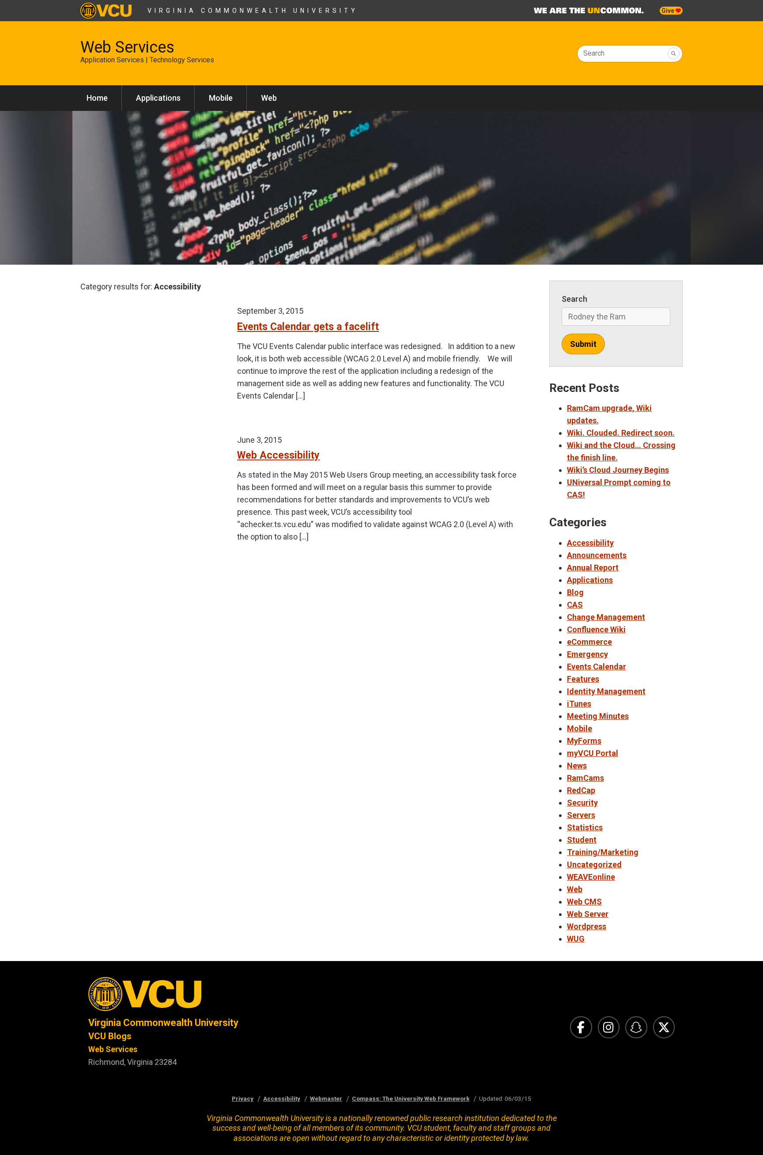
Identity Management (606, 691)
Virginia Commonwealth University (252, 10)
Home (97, 98)
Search (593, 53)
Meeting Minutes (598, 716)
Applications (158, 98)
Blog (575, 592)
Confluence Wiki (596, 629)
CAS (575, 604)
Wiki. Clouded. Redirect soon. (621, 432)
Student (582, 839)
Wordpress (586, 926)
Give (668, 10)
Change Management (606, 617)
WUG (576, 938)
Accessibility (590, 542)
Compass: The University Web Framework (410, 1098)
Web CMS (584, 901)
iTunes (579, 703)
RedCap (581, 790)
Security (582, 802)
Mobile (221, 98)
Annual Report (593, 567)
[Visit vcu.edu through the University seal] (227, 996)
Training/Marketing (602, 852)
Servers (581, 815)
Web (269, 98)
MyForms (584, 740)
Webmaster (326, 1098)
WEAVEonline (591, 876)
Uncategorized (594, 864)
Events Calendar (596, 666)
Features (583, 679)
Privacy (242, 1098)
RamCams (585, 778)
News (577, 765)
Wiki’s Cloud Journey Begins (618, 470)
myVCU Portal (592, 753)
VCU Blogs (110, 1036)
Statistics (585, 827)
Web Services (127, 47)
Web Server (587, 914)
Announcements (597, 555)
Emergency (587, 654)
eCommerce (589, 641)
